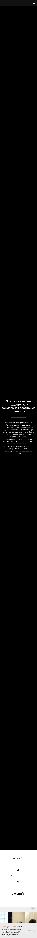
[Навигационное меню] (34, 3)
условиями (13, 926)
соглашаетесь (5, 926)
